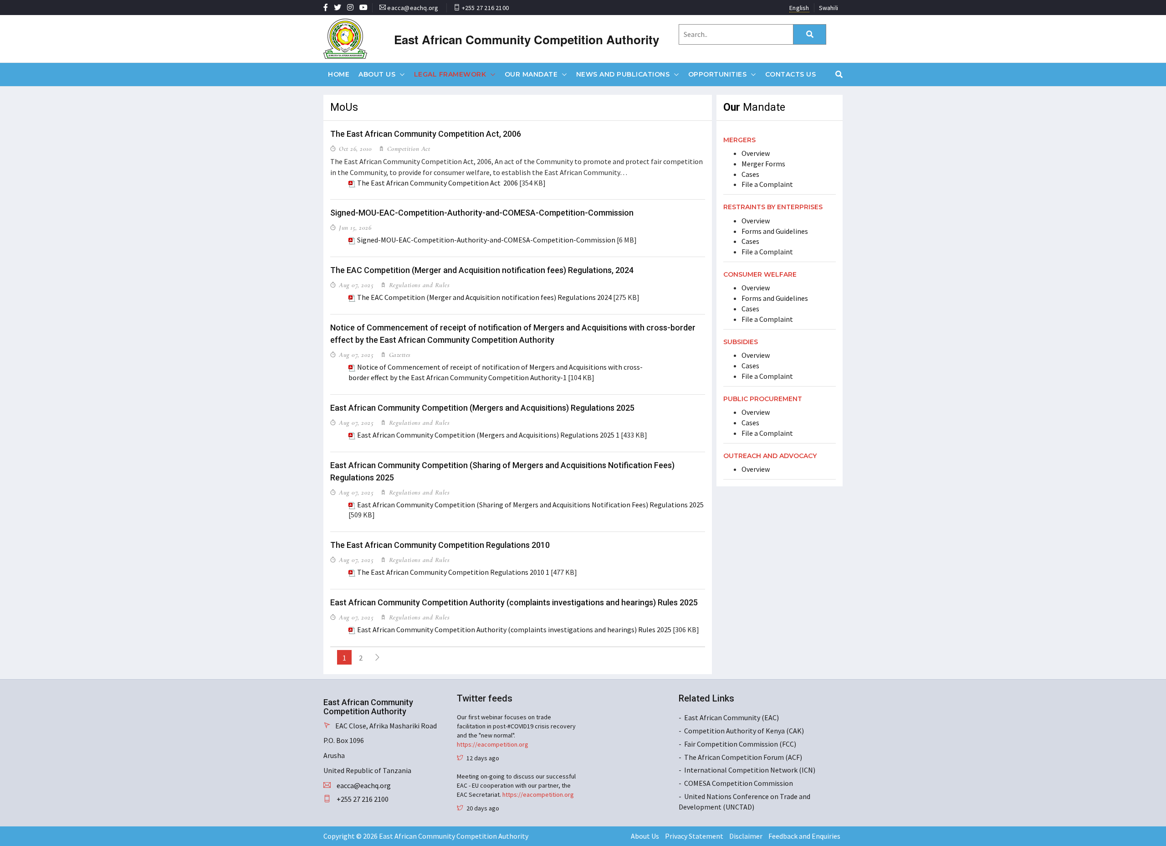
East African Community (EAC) (731, 717)
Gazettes (399, 355)
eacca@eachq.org (412, 8)
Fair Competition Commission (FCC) (740, 743)
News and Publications (623, 74)
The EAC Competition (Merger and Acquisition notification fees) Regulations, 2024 (482, 270)
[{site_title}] (361, 39)
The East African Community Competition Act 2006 (437, 182)
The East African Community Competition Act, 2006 (425, 134)
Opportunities (717, 74)
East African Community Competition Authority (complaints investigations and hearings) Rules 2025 (514, 602)
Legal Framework (450, 74)
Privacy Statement (694, 836)
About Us (376, 74)
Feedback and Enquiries (804, 836)
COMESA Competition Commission (738, 783)
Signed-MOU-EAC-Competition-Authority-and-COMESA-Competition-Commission (482, 212)
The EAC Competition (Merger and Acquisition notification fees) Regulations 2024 (484, 297)
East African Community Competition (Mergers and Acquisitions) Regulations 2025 (482, 408)
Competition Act (407, 148)
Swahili (828, 8)
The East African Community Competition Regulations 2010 (440, 545)
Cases (750, 174)
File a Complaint (767, 184)
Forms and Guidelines (775, 231)
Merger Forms (763, 163)
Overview (756, 153)
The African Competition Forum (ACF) (743, 757)
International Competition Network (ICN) (749, 769)
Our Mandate (531, 74)
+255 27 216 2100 (485, 8)
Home (338, 74)
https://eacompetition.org (492, 744)
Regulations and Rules (418, 285)
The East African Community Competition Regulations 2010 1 (453, 572)
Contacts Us (790, 74)
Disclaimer (745, 836)
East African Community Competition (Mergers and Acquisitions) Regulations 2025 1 (488, 434)
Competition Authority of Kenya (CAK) (744, 730)
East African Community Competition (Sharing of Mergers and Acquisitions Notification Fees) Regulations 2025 (530, 504)
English (799, 8)
